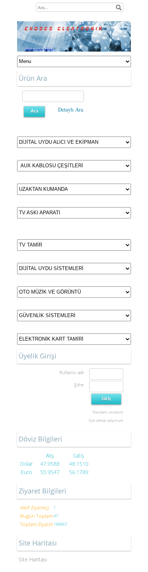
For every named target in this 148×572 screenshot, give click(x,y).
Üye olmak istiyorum (105, 420)
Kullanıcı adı (72, 372)
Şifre (79, 385)
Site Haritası (33, 559)
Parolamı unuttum (108, 412)
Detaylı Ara (70, 109)
